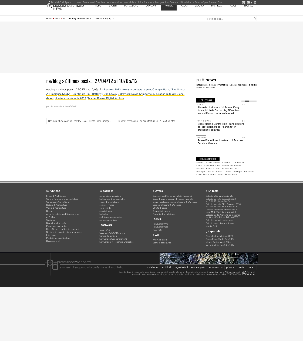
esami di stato (105, 211)
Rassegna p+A (53, 241)
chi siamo (152, 267)
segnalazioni (181, 267)
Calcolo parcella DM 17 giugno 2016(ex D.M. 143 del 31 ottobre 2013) (223, 205)
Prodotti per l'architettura (58, 238)
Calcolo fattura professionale (219, 196)
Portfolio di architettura (163, 214)
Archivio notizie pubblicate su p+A (62, 214)
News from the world (56, 223)
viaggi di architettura (109, 202)
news (57, 8)
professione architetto (66, 5)
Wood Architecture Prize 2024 (220, 245)
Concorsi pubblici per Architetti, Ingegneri (172, 196)
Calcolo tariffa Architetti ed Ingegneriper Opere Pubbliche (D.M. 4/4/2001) (223, 216)
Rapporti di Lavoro (161, 211)
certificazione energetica (110, 217)
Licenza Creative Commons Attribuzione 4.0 (219, 272)
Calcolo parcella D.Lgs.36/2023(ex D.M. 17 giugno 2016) (221, 200)
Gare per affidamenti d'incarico (167, 205)
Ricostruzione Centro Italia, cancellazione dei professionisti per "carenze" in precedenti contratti (220, 126)
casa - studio (105, 207)
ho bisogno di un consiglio (112, 199)
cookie (240, 267)
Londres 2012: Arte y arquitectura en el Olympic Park (136, 89)
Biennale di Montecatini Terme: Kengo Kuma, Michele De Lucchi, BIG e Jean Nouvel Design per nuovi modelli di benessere (218, 112)
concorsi (151, 6)
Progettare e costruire (56, 226)
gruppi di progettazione (110, 196)
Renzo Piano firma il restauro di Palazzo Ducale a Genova (220, 142)
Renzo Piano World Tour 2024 (220, 239)
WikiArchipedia (160, 239)
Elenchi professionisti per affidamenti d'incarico (175, 202)
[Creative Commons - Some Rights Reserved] (249, 273)
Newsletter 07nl (160, 223)
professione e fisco (108, 220)
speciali (248, 6)
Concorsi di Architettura (57, 202)
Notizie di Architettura (56, 205)
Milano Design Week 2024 (218, 242)
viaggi (183, 6)
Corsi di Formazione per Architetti (62, 199)
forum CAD (104, 230)
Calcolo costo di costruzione (219, 220)
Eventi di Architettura (56, 196)
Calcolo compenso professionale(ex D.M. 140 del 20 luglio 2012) (221, 210)
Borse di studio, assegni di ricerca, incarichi (173, 199)
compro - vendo (106, 205)
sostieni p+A (198, 267)
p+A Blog (50, 217)
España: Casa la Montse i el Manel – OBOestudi (220, 162)
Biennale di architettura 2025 (219, 236)
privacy (230, 267)
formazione (131, 6)
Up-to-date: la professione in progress (64, 232)
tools (232, 6)
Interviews (51, 235)
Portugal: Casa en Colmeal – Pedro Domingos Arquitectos (225, 171)
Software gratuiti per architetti (113, 238)
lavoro (199, 6)
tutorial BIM (211, 226)
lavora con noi (215, 267)
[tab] (243, 101)
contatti (251, 267)
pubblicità (166, 267)
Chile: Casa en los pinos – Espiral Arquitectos (218, 165)
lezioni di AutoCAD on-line (112, 233)
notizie (169, 6)
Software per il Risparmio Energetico (116, 241)
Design (49, 211)
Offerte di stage (160, 207)
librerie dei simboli (108, 236)
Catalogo (50, 220)
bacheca (216, 6)
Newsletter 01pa (160, 226)
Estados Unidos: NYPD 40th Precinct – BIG (217, 168)
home (98, 6)
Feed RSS (157, 230)
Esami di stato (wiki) (162, 242)
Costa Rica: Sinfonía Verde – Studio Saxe (216, 174)
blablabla (103, 214)
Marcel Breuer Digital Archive (106, 98)
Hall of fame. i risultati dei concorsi (62, 229)
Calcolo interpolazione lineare (220, 223)
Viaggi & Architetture (56, 207)
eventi (113, 6)
